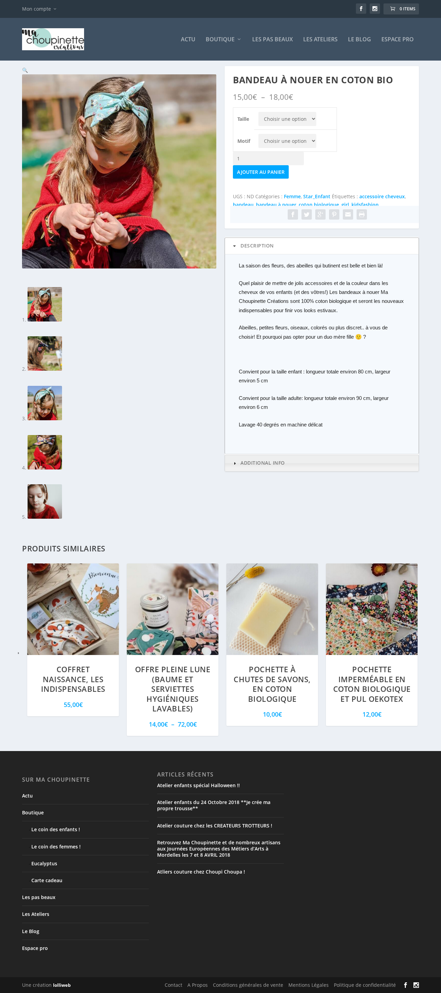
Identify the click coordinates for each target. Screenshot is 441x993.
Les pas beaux (272, 39)
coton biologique (319, 204)
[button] (25, 70)
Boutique (220, 39)
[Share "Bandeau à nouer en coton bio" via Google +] (320, 214)
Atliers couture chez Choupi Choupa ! (201, 871)
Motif (243, 141)
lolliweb (62, 985)
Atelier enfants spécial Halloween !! (198, 785)
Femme (292, 196)
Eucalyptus (44, 863)
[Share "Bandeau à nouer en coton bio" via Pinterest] (334, 214)
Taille (243, 119)
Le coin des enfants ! (55, 829)
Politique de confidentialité (365, 985)
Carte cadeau (46, 880)
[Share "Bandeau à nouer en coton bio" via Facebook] (293, 214)
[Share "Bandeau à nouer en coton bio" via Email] (348, 214)
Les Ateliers (320, 39)
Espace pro (397, 39)
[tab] (322, 245)
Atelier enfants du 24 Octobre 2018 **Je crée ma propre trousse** (213, 805)
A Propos (197, 985)
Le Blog (359, 39)
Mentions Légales (308, 985)
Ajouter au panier (261, 172)
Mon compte (36, 9)
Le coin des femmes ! (56, 846)
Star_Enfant (316, 196)
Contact (173, 985)
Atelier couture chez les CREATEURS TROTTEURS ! (214, 825)
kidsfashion (365, 204)
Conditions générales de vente (248, 985)
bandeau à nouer (276, 204)
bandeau (243, 204)
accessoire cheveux (382, 196)
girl (345, 204)
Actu (188, 39)
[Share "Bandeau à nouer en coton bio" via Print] (362, 214)
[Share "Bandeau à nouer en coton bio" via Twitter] (306, 214)
